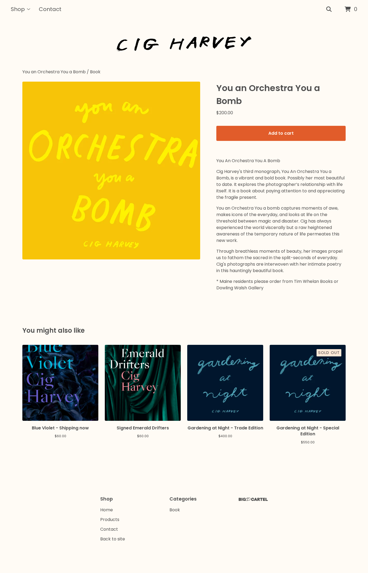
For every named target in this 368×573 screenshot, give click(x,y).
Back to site (112, 539)
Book (95, 72)
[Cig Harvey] (184, 43)
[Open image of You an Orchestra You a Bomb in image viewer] (111, 170)
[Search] (329, 9)
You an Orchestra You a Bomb (54, 72)
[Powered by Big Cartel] (253, 499)
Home (106, 510)
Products (109, 519)
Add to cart (281, 133)
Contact (50, 9)
